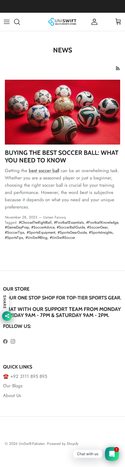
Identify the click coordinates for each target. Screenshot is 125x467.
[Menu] (6, 21)
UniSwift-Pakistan (32, 443)
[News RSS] (118, 68)
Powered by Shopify (62, 443)
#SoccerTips (14, 232)
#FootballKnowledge (102, 222)
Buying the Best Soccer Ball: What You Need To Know (61, 156)
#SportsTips (14, 237)
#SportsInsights (101, 232)
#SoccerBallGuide (71, 227)
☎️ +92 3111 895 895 (25, 376)
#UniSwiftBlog (36, 237)
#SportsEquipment (41, 232)
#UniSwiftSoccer (62, 237)
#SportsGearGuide (72, 232)
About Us (12, 395)
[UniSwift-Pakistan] (62, 22)
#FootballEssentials (69, 222)
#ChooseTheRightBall (35, 222)
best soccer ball (44, 170)
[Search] (20, 21)
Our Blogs (12, 385)
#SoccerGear (97, 227)
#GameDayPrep (17, 227)
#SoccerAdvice (42, 227)
